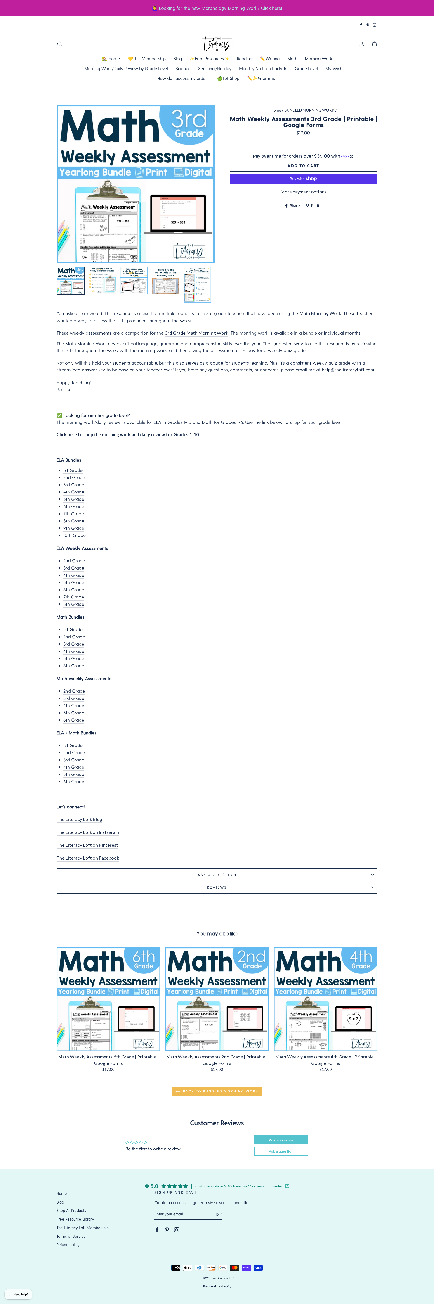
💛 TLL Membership (147, 58)
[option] (136, 184)
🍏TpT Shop (228, 78)
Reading (244, 58)
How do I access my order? (183, 78)
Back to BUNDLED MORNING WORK (220, 1091)
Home (276, 110)
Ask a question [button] (281, 1151)
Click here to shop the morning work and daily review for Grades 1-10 (128, 434)
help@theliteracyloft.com (348, 369)
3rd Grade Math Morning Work (196, 333)
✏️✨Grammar (262, 78)
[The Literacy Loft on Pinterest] (167, 1229)
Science (183, 68)
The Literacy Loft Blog (79, 819)
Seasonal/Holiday (214, 68)
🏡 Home (111, 58)
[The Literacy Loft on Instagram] (176, 1229)
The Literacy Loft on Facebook (88, 858)
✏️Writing (270, 58)
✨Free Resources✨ (209, 58)
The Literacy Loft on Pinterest (87, 845)
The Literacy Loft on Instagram (88, 832)
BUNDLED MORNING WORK (309, 110)
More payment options (304, 191)
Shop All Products (71, 1210)
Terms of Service (71, 1236)
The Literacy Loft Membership (83, 1227)
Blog (177, 58)
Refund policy (68, 1244)
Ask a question (217, 875)
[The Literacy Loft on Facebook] (157, 1229)
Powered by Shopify (217, 1286)
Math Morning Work (320, 313)
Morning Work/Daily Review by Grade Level (126, 68)
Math (292, 58)
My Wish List (338, 68)
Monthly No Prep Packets (263, 68)
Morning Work (318, 58)
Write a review (281, 1140)
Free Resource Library (75, 1219)
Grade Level (306, 68)
